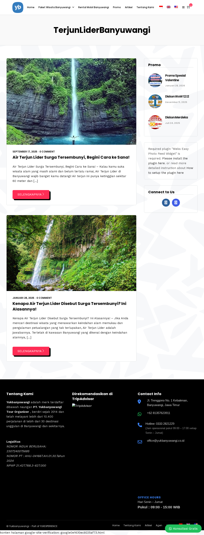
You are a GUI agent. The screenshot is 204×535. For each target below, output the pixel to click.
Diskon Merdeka (176, 117)
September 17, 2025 (25, 151)
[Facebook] (166, 203)
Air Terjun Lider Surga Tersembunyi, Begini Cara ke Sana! (71, 157)
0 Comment (47, 151)
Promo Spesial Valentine (175, 77)
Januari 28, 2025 (23, 298)
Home (30, 7)
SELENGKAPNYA (30, 194)
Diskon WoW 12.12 (177, 96)
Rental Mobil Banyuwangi (93, 7)
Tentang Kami (145, 7)
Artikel (128, 7)
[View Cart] (189, 7)
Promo (117, 7)
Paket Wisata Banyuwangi (54, 7)
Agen (159, 525)
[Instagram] (176, 203)
